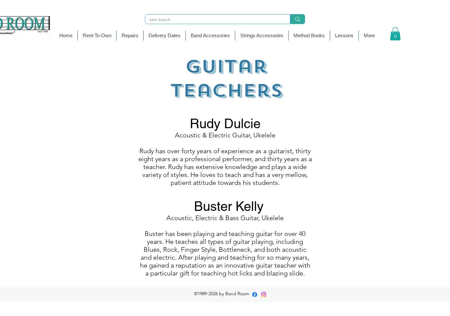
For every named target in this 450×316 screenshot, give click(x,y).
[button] (210, 36)
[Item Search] (297, 19)
